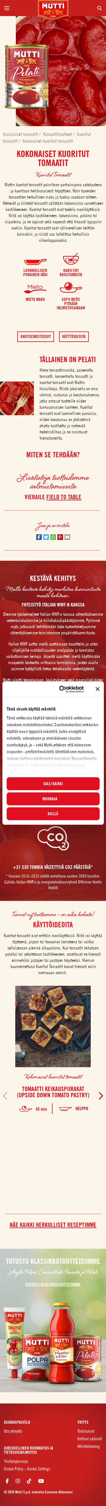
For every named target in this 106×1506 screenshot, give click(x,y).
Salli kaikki (53, 783)
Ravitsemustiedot (35, 336)
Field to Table (63, 497)
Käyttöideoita (74, 336)
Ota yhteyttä (13, 1431)
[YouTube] (41, 1480)
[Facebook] (7, 1480)
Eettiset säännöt (89, 1438)
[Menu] (18, 8)
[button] (39, 537)
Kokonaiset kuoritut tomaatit (48, 141)
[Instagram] (18, 1480)
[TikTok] (29, 1480)
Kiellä (53, 813)
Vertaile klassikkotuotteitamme (53, 1285)
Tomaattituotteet (58, 134)
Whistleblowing (88, 1446)
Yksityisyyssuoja (16, 1461)
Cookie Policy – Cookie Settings (27, 1468)
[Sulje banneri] (97, 689)
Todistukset (85, 1431)
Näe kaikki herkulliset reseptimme (53, 1224)
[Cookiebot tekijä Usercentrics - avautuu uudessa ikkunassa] (62, 689)
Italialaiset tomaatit (21, 134)
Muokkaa (49, 798)
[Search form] (87, 8)
